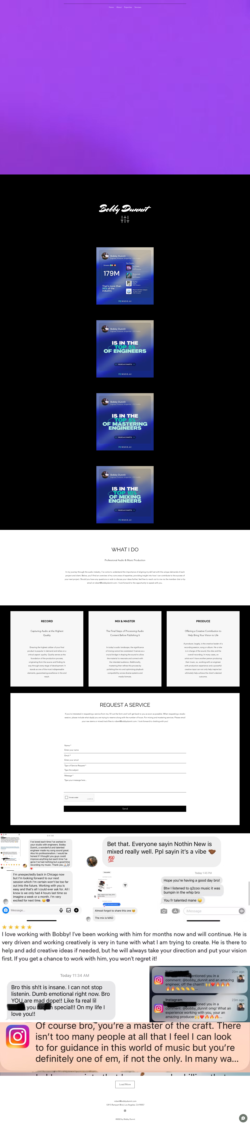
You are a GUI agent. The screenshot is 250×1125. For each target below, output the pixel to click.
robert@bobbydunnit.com (106, 583)
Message (68, 776)
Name (67, 745)
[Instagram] (125, 1110)
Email (66, 755)
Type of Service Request (74, 765)
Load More (125, 1084)
